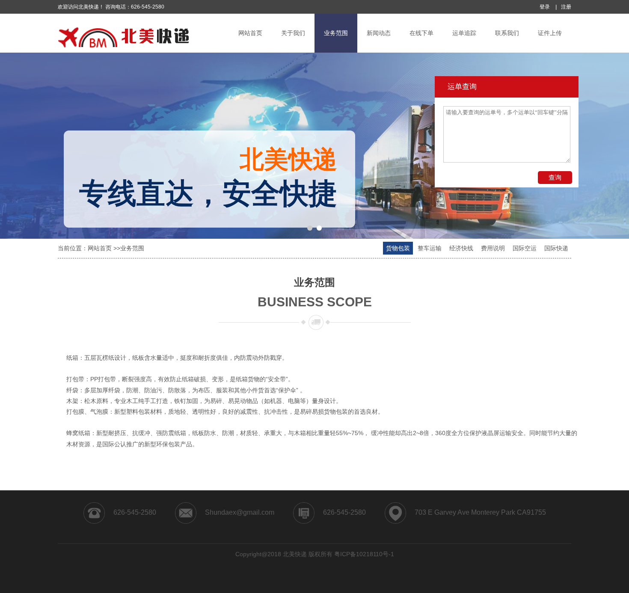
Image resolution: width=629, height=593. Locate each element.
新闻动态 (379, 33)
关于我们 (293, 33)
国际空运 (525, 248)
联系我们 (507, 33)
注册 (566, 7)
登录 (545, 7)
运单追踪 (464, 33)
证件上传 (550, 33)
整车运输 (430, 248)
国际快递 (556, 248)
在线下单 (421, 33)
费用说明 (493, 248)
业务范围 (336, 33)
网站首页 (250, 33)
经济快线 (461, 248)
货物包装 (398, 248)
